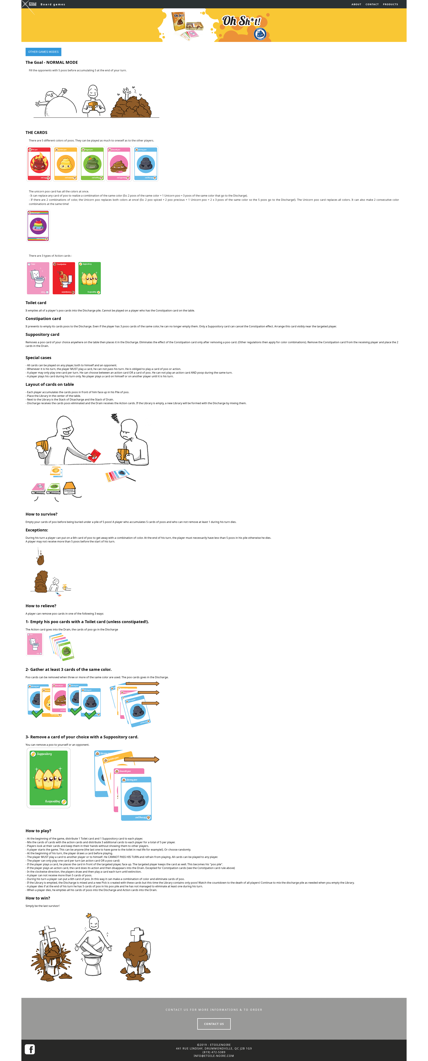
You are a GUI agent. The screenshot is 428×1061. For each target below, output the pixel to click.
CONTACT (372, 4)
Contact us (214, 1024)
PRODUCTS (390, 4)
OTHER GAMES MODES (43, 51)
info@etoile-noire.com (214, 1056)
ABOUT (356, 4)
